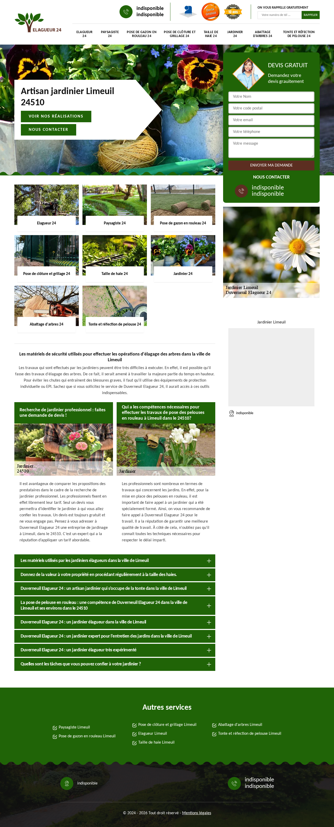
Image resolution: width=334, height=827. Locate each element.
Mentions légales (196, 813)
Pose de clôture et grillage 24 (179, 34)
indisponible (150, 8)
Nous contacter (48, 130)
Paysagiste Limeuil (74, 727)
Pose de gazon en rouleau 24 (142, 34)
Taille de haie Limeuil (156, 742)
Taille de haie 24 (211, 34)
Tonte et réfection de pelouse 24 (299, 34)
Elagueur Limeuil (152, 734)
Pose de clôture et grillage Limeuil (167, 725)
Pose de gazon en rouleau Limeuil (87, 736)
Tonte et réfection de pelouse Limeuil (249, 734)
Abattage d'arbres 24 (262, 34)
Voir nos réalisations (56, 116)
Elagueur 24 (84, 34)
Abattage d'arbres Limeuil (240, 725)
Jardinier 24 (235, 34)
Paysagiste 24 (110, 34)
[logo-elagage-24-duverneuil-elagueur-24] (38, 24)
